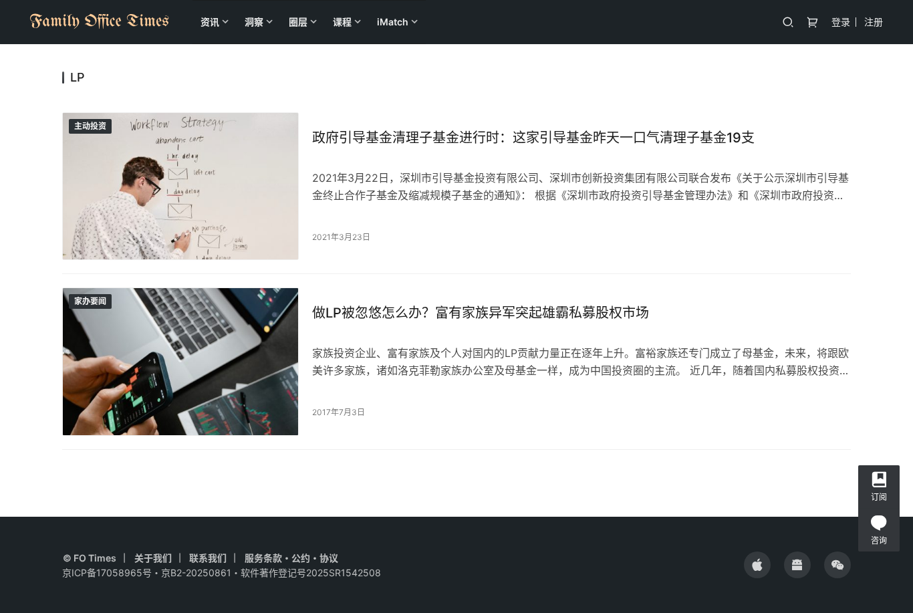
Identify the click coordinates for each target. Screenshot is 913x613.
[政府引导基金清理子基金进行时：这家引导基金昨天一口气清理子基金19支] (180, 186)
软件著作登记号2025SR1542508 (311, 572)
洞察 (254, 21)
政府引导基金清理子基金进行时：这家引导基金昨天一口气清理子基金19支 (533, 138)
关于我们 (153, 558)
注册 (873, 21)
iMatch (392, 21)
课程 (342, 21)
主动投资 (90, 126)
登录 (840, 21)
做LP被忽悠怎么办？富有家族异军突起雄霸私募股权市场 (480, 313)
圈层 (298, 21)
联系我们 (208, 558)
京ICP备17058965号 (107, 572)
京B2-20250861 (196, 572)
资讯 (210, 21)
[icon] (757, 564)
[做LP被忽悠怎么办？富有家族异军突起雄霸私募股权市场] (180, 361)
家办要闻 (90, 301)
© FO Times (89, 558)
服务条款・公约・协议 (291, 558)
